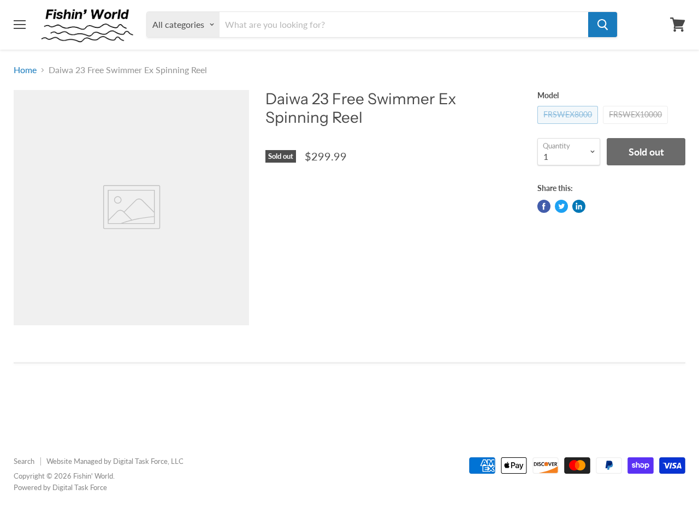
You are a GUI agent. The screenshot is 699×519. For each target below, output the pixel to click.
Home (25, 70)
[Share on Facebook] (543, 206)
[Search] (602, 24)
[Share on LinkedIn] (578, 206)
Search (24, 461)
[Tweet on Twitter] (561, 206)
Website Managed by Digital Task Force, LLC (114, 461)
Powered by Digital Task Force (60, 487)
